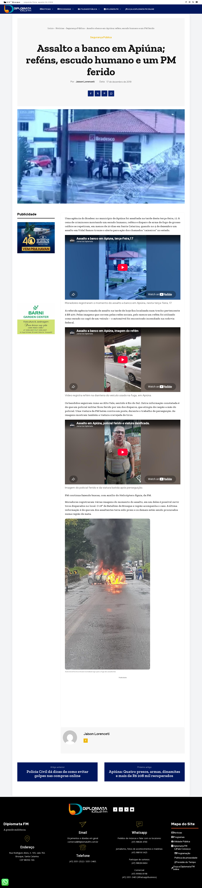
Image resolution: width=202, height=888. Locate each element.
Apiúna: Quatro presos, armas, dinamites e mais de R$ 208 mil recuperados (144, 773)
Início (51, 28)
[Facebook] (186, 2)
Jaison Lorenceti (85, 81)
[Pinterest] (104, 93)
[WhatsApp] (111, 93)
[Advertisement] (39, 278)
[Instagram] (189, 2)
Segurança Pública (75, 28)
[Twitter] (193, 2)
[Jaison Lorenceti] (72, 737)
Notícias (60, 28)
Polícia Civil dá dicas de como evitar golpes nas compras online (57, 773)
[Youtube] (196, 2)
